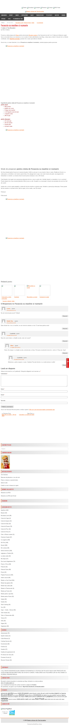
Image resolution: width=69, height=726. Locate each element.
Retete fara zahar (5, 585)
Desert (11, 15)
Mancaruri (4, 15)
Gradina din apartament (7, 652)
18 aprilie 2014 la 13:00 (19, 359)
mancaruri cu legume (12, 696)
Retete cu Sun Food (6, 580)
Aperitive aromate (15, 38)
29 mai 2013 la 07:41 (11, 310)
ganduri (54, 695)
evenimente (37, 695)
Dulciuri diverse (5, 550)
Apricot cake (4, 482)
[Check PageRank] (6, 708)
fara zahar (49, 695)
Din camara (4, 548)
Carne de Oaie (4, 523)
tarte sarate (56, 699)
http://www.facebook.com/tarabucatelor (33, 686)
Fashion (3, 646)
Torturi (2, 618)
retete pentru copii (22, 699)
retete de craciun (12, 699)
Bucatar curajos (33, 35)
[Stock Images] (5, 468)
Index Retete (17, 3)
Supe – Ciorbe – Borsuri (7, 610)
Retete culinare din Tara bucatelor (36, 720)
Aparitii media (4, 635)
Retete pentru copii (6, 593)
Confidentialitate (6, 6)
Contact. (34, 684)
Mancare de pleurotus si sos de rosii (10, 477)
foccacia (5, 301)
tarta (52, 699)
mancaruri (4, 696)
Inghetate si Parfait (6, 553)
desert (10, 695)
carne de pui (41, 693)
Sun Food (39, 699)
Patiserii (3, 566)
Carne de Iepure (5, 521)
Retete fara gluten (5, 583)
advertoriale (4, 693)
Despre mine (8, 3)
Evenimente (26, 3)
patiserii (9, 301)
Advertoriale (4, 633)
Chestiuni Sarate (5, 537)
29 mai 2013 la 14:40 (11, 322)
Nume (3, 389)
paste (30, 696)
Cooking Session (5, 641)
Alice (11, 345)
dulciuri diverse (29, 695)
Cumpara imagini (44, 3)
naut (26, 696)
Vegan (2, 623)
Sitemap (53, 3)
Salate (32, 15)
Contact (59, 3)
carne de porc (33, 693)
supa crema (47, 699)
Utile (9, 19)
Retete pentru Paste (6, 596)
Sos (2, 607)
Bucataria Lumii (19, 22)
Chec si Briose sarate (6, 534)
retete (32, 22)
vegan (62, 699)
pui (66, 696)
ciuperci (56, 693)
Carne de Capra (5, 518)
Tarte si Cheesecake (6, 615)
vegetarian (4, 700)
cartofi (46, 693)
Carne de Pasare (5, 526)
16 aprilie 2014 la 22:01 (12, 335)
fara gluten (44, 695)
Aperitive (3, 510)
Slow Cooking (4, 604)
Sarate (17, 15)
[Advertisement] (34, 429)
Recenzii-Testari (5, 660)
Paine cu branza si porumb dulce (9, 480)
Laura (8, 308)
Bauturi (57, 15)
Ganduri (3, 649)
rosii (29, 699)
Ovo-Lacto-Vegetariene (7, 561)
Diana (17, 35)
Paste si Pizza (5, 564)
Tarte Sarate (4, 612)
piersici (44, 696)
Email (2, 394)
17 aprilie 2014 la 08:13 (15, 347)
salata (33, 699)
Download (34, 3)
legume (63, 695)
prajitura (50, 696)
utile (60, 699)
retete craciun (4, 577)
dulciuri (22, 695)
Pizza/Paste (49, 15)
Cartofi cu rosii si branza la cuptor (9, 485)
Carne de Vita (4, 531)
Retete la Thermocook (6, 588)
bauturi (15, 693)
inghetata (59, 695)
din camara (15, 695)
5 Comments (40, 22)
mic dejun (22, 696)
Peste (2, 572)
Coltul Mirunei (4, 638)
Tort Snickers (4, 474)
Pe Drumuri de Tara (18, 19)
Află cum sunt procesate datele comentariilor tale (42, 409)
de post (4, 695)
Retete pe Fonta (5, 591)
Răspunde (65, 316)
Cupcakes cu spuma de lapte (26, 414)
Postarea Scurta (5, 657)
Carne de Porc (4, 529)
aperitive (11, 693)
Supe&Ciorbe (24, 15)
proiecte (55, 696)
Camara (63, 15)
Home (2, 3)
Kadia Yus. (10, 321)
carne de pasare (23, 693)
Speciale (3, 19)
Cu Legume (4, 540)
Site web (3, 400)
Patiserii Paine (27, 22)
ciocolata (51, 693)
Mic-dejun (3, 558)
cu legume (63, 693)
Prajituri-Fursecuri (5, 575)
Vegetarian (3, 626)
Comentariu (4, 373)
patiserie (34, 696)
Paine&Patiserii (40, 15)
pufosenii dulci (60, 696)
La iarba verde (4, 556)
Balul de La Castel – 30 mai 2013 (9, 415)
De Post (3, 542)
